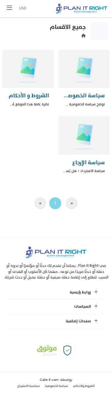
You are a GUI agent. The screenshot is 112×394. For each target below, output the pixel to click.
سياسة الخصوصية (56, 385)
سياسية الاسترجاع (29, 385)
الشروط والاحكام (84, 385)
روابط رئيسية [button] (81, 292)
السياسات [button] (83, 306)
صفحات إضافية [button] (79, 321)
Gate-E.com (49, 380)
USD (23, 8)
